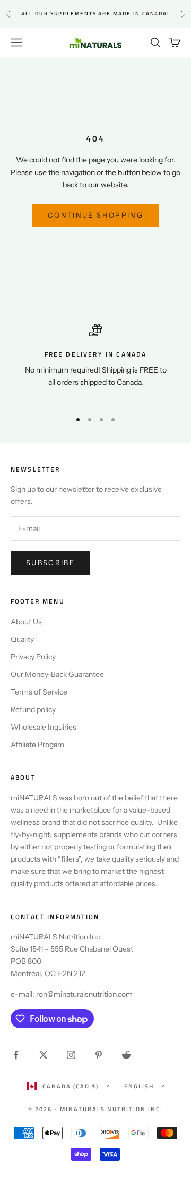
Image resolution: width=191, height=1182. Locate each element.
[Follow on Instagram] (71, 1054)
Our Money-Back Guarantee (57, 674)
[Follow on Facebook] (16, 1054)
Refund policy (33, 709)
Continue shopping (95, 215)
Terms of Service (39, 692)
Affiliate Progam (37, 744)
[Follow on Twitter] (43, 1054)
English (139, 1086)
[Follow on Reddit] (126, 1054)
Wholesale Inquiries (43, 727)
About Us (26, 621)
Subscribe (50, 562)
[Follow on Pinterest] (98, 1054)
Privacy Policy (33, 657)
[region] (95, 362)
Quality (22, 639)
